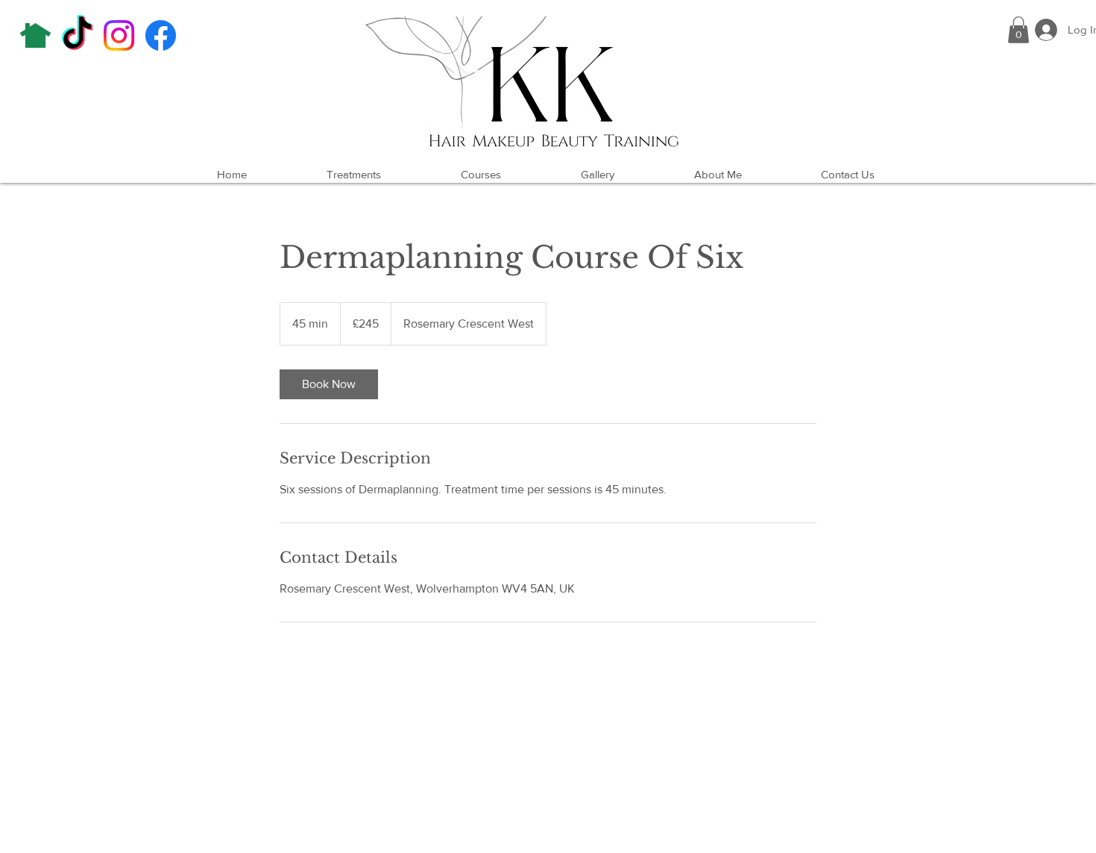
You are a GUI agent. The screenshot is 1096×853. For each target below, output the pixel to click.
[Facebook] (160, 35)
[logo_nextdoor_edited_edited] (35, 35)
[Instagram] (118, 35)
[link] (329, 384)
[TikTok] (77, 35)
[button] (1018, 29)
